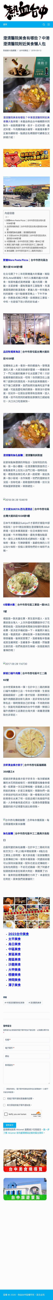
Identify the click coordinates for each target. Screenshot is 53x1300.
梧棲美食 (14, 975)
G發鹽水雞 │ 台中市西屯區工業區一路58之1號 (25, 241)
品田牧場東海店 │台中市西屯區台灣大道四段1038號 (27, 228)
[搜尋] (44, 24)
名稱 (7, 1039)
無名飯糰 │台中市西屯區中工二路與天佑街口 (25, 251)
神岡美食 (14, 980)
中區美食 (14, 949)
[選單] (48, 24)
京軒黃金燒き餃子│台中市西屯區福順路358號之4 (26, 248)
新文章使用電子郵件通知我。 (19, 1105)
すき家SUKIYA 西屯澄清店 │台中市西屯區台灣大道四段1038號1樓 (26, 237)
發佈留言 (10, 1125)
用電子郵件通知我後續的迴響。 (20, 1098)
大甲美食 (14, 969)
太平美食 (14, 939)
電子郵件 (9, 1048)
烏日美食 (14, 944)
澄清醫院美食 (35, 1002)
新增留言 (9, 1065)
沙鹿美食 (14, 964)
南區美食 (14, 959)
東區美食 (14, 954)
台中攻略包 (23, 50)
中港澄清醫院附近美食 (14, 1002)
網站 (7, 1056)
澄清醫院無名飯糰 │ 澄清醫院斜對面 (21, 232)
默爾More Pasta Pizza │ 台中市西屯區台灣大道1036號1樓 (25, 221)
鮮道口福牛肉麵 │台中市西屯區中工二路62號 (25, 245)
